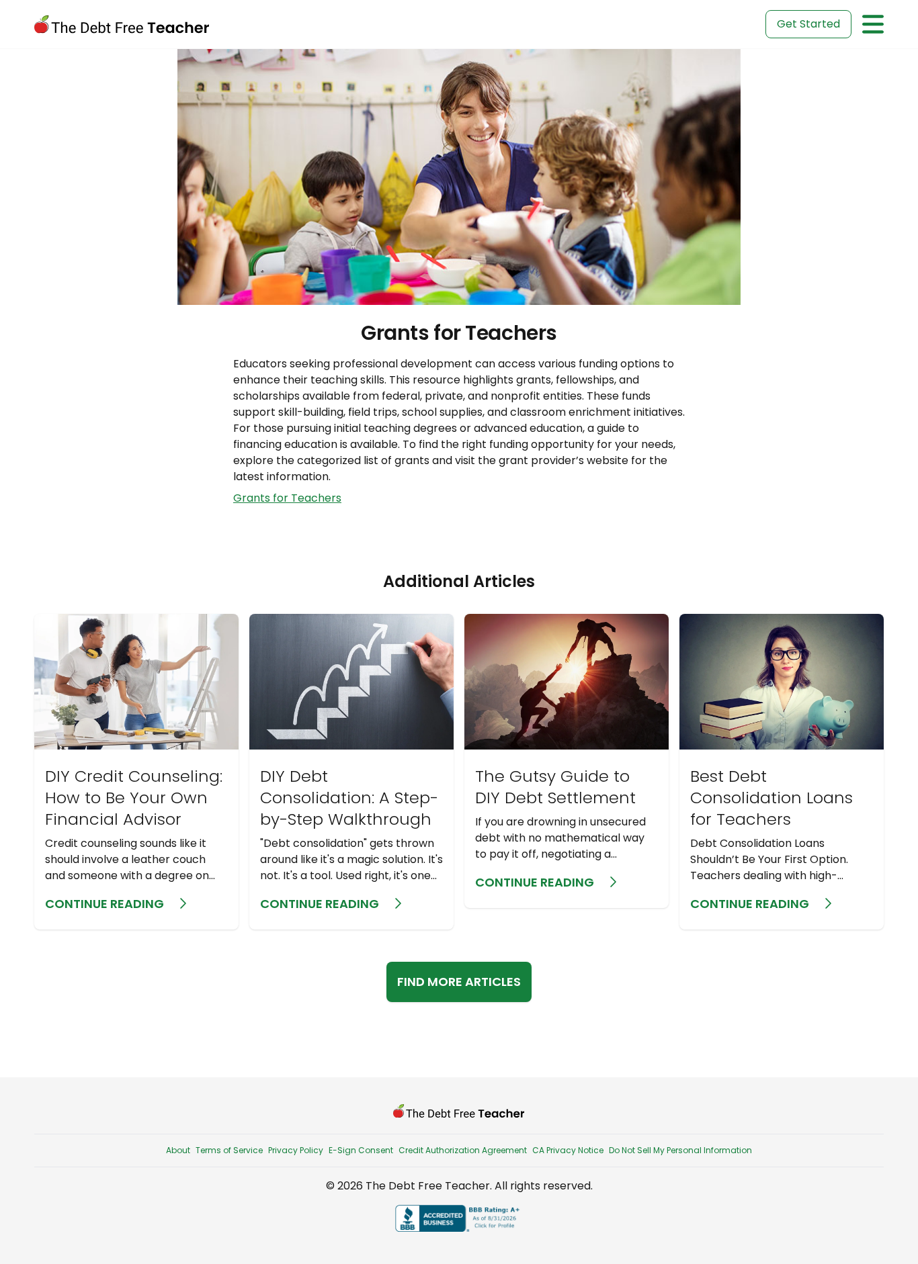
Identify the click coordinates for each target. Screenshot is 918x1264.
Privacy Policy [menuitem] (295, 1150)
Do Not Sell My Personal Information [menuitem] (680, 1150)
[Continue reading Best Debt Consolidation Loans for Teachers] (781, 772)
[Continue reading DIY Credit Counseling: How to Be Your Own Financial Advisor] (136, 772)
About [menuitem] (178, 1150)
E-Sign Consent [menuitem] (361, 1150)
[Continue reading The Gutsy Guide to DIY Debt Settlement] (566, 761)
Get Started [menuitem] (808, 24)
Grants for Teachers (287, 498)
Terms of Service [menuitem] (229, 1150)
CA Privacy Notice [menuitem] (567, 1150)
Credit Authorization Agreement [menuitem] (463, 1150)
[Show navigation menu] (873, 24)
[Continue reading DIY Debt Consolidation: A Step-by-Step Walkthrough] (351, 772)
